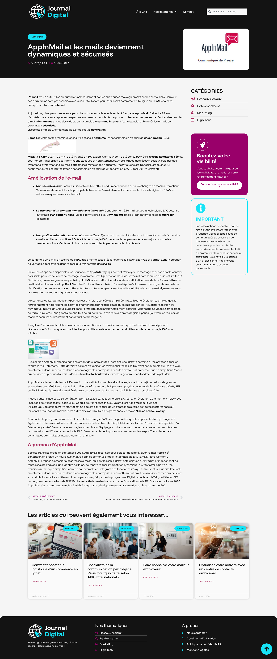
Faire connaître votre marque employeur (166, 567)
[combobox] (227, 12)
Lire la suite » (39, 581)
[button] (37, 37)
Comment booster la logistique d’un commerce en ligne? (55, 569)
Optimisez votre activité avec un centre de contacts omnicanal (222, 569)
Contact (188, 11)
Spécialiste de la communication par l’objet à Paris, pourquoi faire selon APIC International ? (110, 571)
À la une (141, 11)
